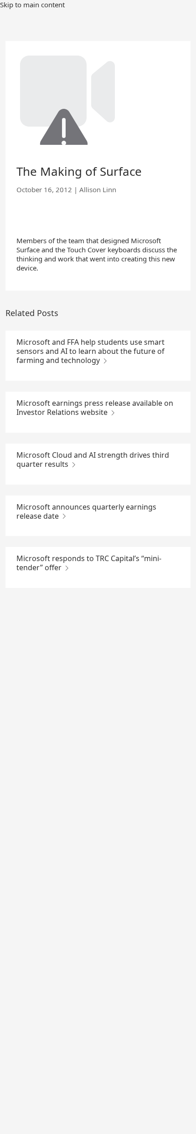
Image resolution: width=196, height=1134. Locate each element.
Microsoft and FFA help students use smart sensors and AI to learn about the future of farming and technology (90, 351)
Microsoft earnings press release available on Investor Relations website (94, 407)
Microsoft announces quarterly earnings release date (86, 511)
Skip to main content (32, 4)
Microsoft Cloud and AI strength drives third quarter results (92, 459)
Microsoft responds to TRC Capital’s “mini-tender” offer (88, 562)
